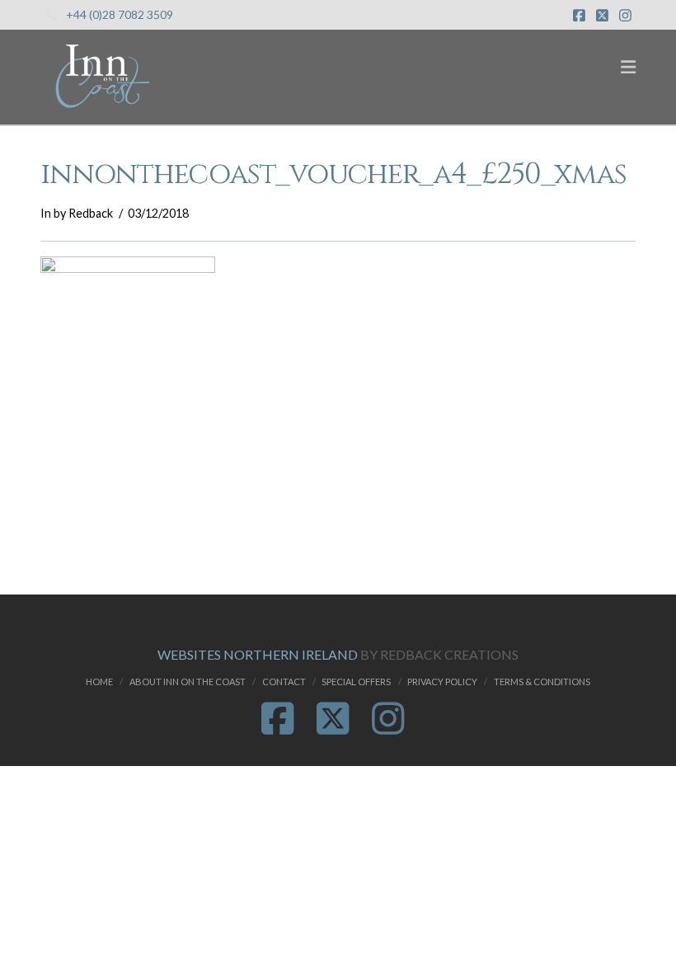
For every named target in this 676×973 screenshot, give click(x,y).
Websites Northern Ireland (257, 654)
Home (99, 681)
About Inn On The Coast (187, 681)
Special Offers (356, 681)
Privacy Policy (442, 681)
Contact (284, 681)
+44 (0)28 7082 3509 (119, 14)
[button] (628, 67)
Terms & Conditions (542, 681)
